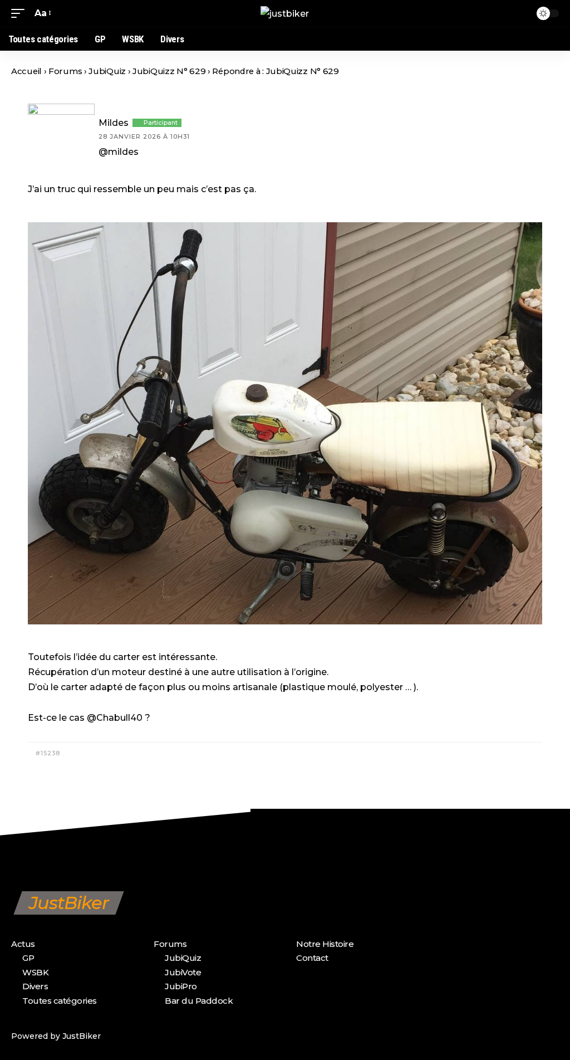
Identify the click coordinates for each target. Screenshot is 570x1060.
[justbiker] (285, 13)
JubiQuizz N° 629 (168, 71)
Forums (65, 71)
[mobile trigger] (20, 13)
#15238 (46, 753)
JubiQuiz (107, 71)
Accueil (26, 71)
